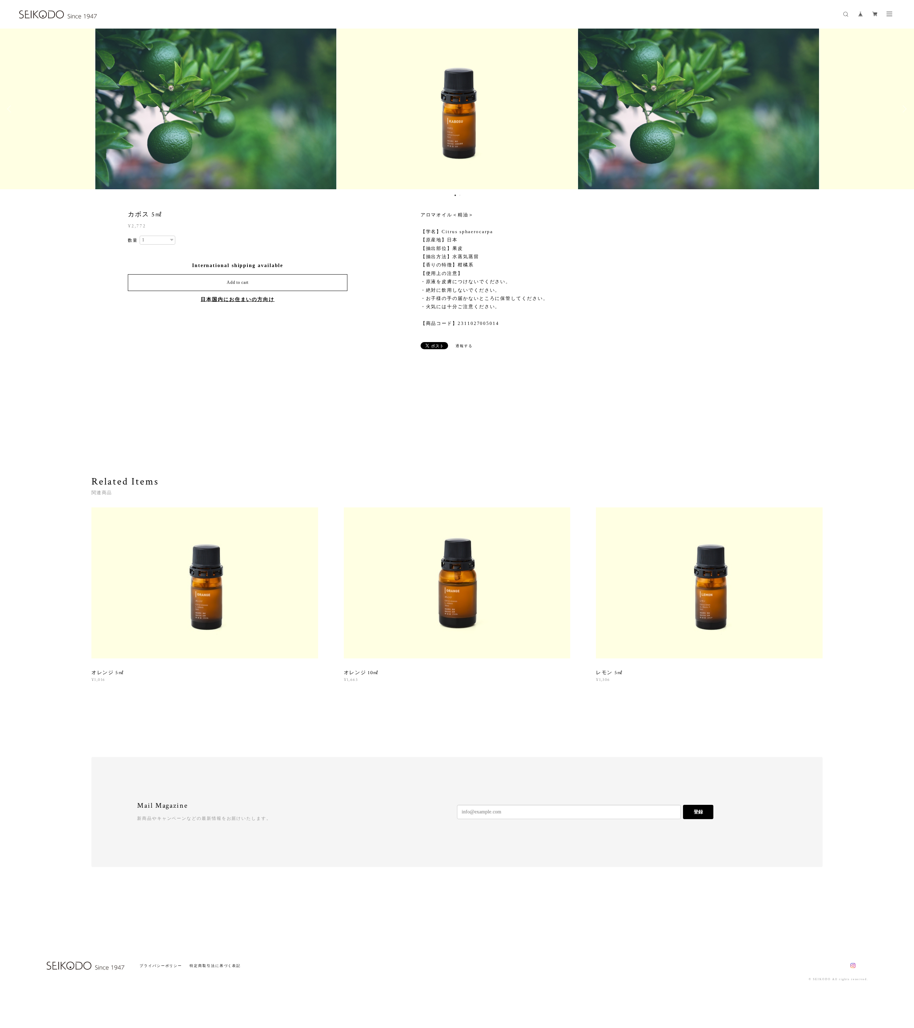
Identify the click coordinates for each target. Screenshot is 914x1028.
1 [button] (455, 195)
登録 (698, 811)
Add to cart (237, 282)
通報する (464, 346)
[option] (339, 109)
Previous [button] (10, 108)
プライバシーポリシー (161, 966)
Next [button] (903, 108)
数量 (133, 240)
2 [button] (460, 195)
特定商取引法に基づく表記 (215, 966)
